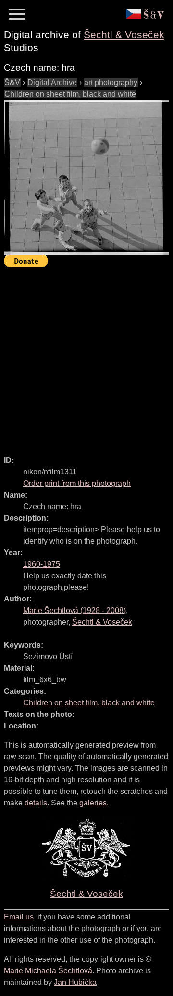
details (36, 803)
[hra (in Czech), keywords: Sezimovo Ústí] (86, 177)
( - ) (74, 610)
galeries (93, 803)
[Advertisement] (86, 357)
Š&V (12, 82)
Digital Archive (52, 82)
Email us (19, 917)
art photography (110, 82)
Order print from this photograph (77, 483)
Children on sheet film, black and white (70, 94)
